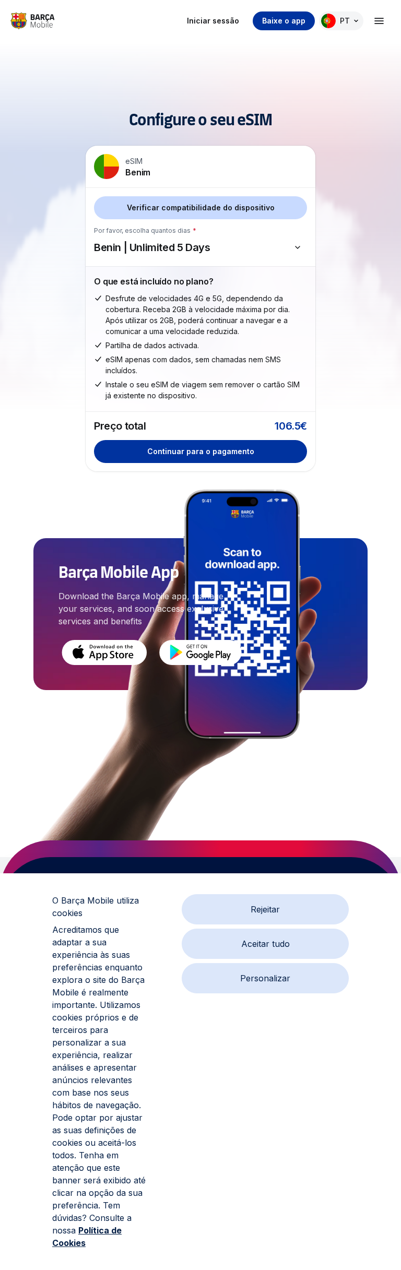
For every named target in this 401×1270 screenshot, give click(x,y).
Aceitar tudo (265, 944)
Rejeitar (265, 909)
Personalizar (265, 978)
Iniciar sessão (213, 20)
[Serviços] (379, 20)
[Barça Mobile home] (32, 21)
